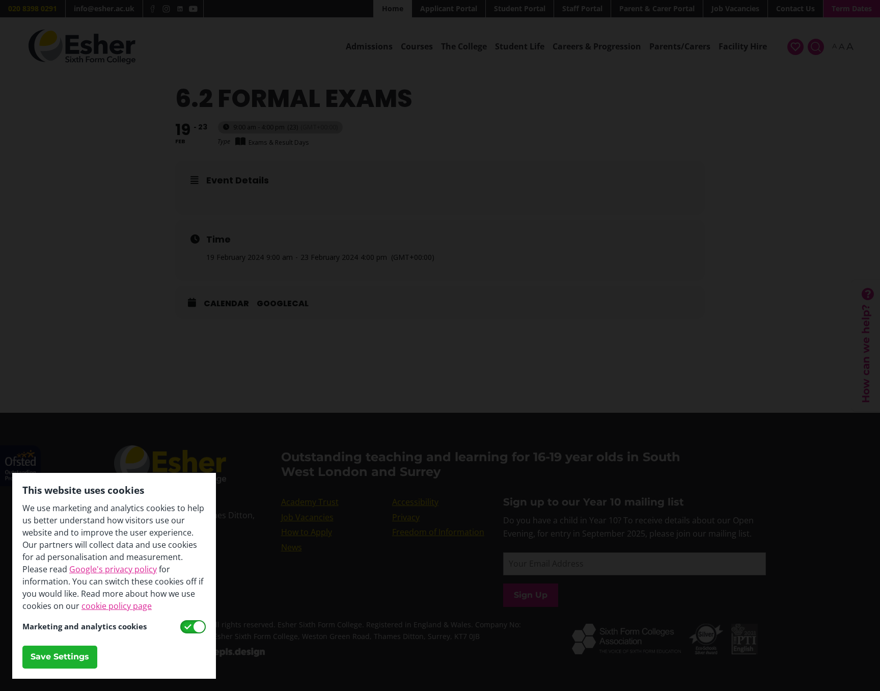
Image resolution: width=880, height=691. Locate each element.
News (291, 547)
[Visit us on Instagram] (166, 9)
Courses (417, 46)
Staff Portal (582, 8)
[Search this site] (816, 47)
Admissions (369, 46)
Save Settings (60, 656)
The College (464, 46)
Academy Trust (310, 502)
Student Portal (519, 8)
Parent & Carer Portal (657, 8)
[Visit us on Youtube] (193, 9)
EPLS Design (239, 652)
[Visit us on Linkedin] (180, 9)
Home (392, 8)
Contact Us (795, 8)
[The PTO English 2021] (748, 629)
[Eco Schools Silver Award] (710, 629)
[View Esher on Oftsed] (20, 451)
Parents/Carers (679, 46)
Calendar (226, 304)
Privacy (406, 517)
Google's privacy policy (113, 569)
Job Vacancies (735, 8)
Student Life (519, 46)
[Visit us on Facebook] (153, 9)
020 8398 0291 (32, 8)
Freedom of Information (438, 532)
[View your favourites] (795, 47)
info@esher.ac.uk (104, 8)
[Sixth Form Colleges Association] (630, 629)
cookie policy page (116, 606)
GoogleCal (283, 304)
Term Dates (852, 8)
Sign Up (530, 595)
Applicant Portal (448, 8)
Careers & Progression (597, 46)
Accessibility (415, 502)
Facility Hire (743, 46)
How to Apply (306, 532)
